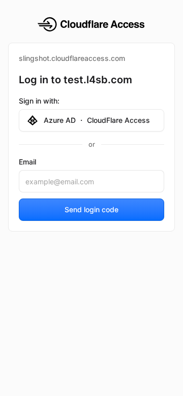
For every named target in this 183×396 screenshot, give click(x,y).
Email (27, 161)
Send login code (91, 209)
